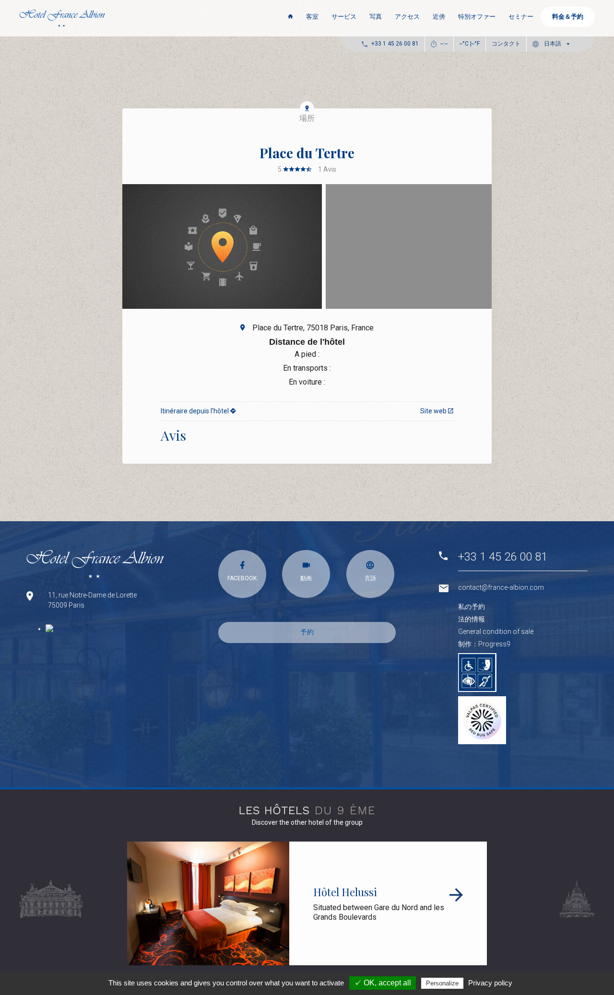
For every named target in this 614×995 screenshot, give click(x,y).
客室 (312, 16)
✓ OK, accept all (382, 983)
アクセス (407, 16)
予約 (307, 632)
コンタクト (506, 43)
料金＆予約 (567, 16)
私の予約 (471, 606)
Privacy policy (490, 983)
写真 (375, 16)
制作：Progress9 (484, 644)
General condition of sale (495, 631)
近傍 (439, 16)
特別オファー (477, 16)
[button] (553, 43)
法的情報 (471, 619)
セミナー (520, 16)
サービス (343, 16)
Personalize (442, 983)
